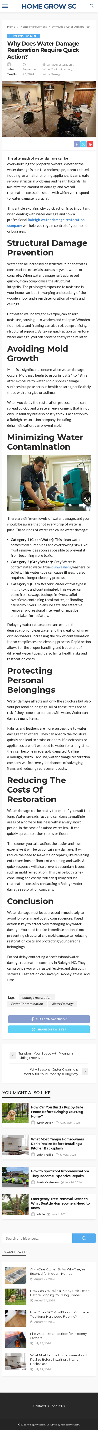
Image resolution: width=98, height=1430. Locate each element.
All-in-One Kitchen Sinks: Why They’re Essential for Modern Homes (57, 1271)
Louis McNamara (48, 1182)
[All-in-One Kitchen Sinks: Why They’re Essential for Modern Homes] (15, 1275)
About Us (58, 1406)
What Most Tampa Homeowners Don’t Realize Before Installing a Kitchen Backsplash (57, 1143)
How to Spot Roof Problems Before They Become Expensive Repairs (60, 1173)
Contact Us (41, 1406)
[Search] (92, 6)
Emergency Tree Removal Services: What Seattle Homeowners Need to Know (60, 1203)
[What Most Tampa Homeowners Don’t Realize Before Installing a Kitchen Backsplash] (15, 1361)
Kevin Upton (45, 1122)
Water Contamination (56, 69)
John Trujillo (12, 72)
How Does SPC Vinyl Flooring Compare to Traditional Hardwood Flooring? (61, 1314)
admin (41, 1214)
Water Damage (52, 74)
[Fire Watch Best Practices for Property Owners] (15, 1339)
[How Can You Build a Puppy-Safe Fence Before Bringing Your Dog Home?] (15, 1297)
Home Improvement (24, 35)
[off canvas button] (5, 6)
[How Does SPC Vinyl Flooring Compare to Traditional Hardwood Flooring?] (15, 1318)
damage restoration (59, 64)
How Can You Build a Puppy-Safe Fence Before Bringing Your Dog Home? (57, 1111)
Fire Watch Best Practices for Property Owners (58, 1336)
